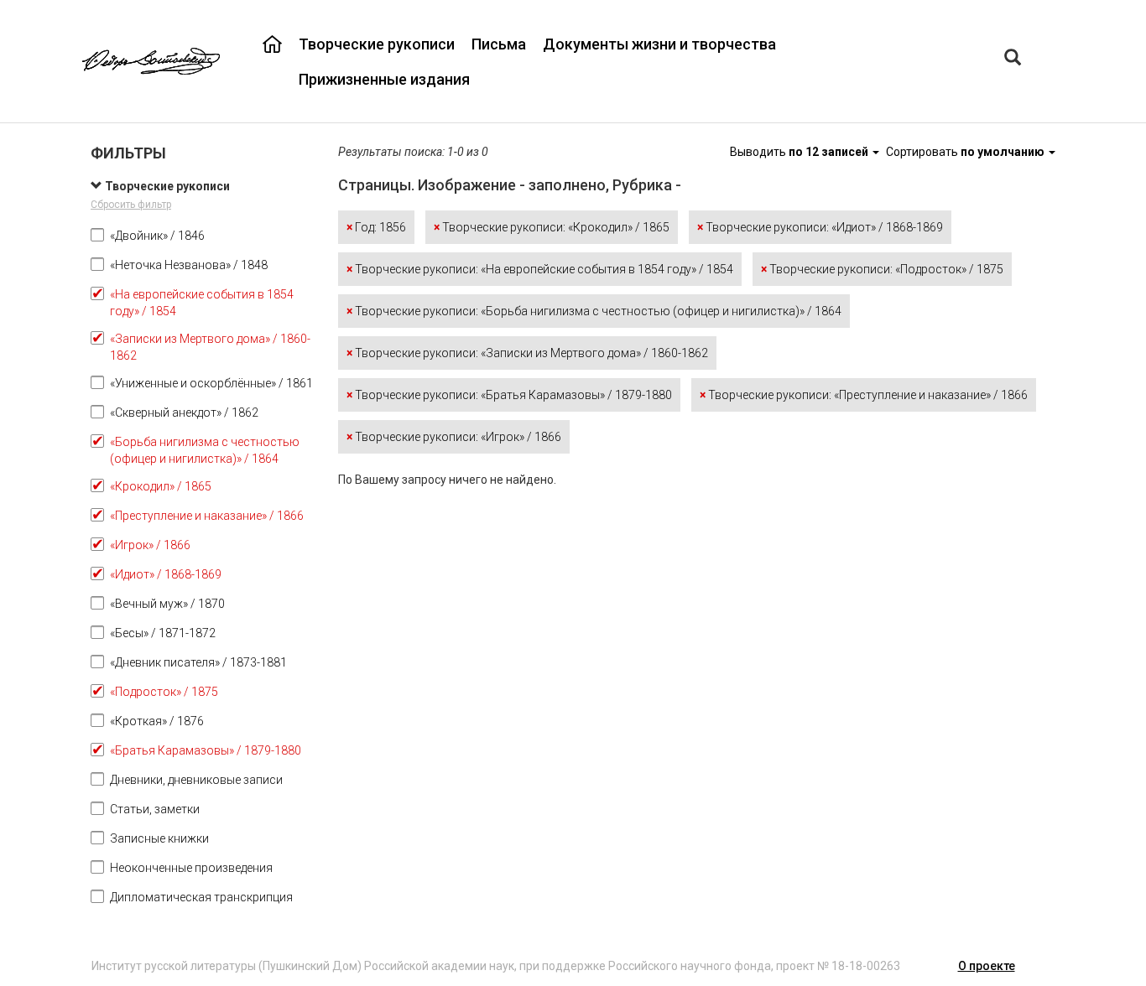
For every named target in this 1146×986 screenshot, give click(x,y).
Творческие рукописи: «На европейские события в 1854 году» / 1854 (539, 269)
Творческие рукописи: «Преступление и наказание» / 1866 (864, 395)
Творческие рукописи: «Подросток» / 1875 (882, 269)
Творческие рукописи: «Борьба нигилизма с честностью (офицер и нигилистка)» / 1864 (593, 311)
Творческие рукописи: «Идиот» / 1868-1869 (820, 227)
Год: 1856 (376, 227)
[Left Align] (1012, 59)
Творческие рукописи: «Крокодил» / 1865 (551, 227)
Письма (498, 44)
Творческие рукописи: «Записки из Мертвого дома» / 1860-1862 (527, 353)
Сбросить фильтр (131, 204)
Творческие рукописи (377, 44)
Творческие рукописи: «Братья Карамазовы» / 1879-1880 (509, 395)
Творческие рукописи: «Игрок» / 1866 (453, 437)
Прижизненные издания (384, 79)
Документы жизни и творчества (659, 44)
